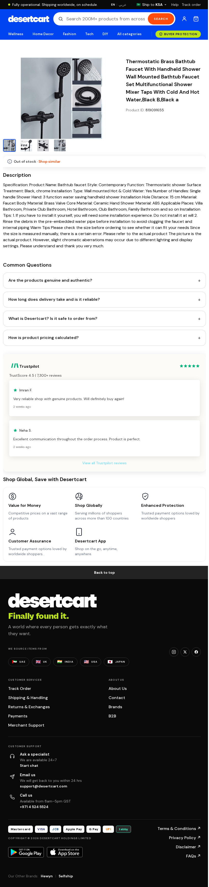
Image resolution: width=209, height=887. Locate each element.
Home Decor (43, 34)
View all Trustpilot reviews (104, 463)
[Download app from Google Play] (26, 852)
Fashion (69, 34)
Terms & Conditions (179, 828)
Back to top (104, 572)
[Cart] (196, 19)
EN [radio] (113, 4)
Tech (89, 34)
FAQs (193, 856)
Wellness (15, 34)
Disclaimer (188, 847)
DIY (105, 34)
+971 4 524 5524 (34, 806)
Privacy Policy (185, 837)
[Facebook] (196, 652)
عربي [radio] (122, 5)
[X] (185, 652)
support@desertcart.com (43, 786)
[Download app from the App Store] (65, 852)
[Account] (184, 19)
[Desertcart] (28, 19)
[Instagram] (173, 652)
